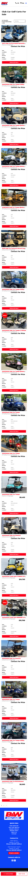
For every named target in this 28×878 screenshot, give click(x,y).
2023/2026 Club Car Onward (11, 535)
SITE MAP (14, 833)
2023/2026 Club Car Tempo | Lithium (14, 330)
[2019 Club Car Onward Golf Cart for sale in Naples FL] (14, 238)
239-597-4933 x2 (16, 844)
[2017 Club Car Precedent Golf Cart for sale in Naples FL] (14, 33)
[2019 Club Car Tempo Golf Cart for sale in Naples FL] (14, 197)
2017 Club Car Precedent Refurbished (14, 43)
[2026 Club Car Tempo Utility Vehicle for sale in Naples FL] (14, 74)
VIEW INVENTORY (14, 825)
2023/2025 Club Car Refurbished (13, 781)
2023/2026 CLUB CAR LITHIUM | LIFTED (14, 576)
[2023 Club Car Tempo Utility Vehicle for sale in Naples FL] (14, 730)
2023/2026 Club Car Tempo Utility (13, 84)
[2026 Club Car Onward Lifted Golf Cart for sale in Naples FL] (14, 607)
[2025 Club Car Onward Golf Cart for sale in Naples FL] (14, 648)
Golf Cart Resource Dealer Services (15, 870)
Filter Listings (9, 873)
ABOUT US (14, 832)
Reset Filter (22, 873)
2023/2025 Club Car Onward (11, 658)
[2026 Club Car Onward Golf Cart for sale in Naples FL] (14, 525)
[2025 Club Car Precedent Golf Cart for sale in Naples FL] (14, 771)
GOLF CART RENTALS (14, 827)
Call (18, 3)
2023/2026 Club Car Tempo (11, 412)
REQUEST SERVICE (14, 829)
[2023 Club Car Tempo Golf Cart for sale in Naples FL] (14, 115)
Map (23, 3)
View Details (14, 62)
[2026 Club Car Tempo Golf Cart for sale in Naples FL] (14, 320)
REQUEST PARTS (14, 830)
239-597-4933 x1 (16, 850)
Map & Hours (14, 853)
